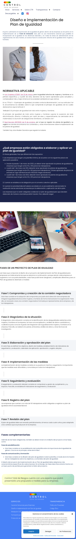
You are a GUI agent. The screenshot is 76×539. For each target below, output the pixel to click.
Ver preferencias (65, 531)
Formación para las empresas (21, 515)
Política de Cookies (38, 535)
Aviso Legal (60, 535)
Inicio (7, 10)
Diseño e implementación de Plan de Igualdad (26, 508)
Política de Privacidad (50, 535)
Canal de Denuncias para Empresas (23, 505)
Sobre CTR (29, 10)
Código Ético (54, 508)
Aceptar (31, 531)
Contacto (56, 10)
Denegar (48, 531)
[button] (72, 514)
